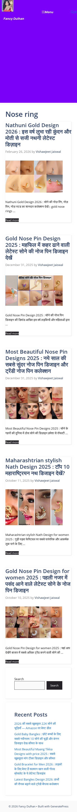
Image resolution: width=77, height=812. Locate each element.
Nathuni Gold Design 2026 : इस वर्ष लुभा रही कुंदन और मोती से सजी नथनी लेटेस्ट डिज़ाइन (38, 134)
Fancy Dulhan (14, 18)
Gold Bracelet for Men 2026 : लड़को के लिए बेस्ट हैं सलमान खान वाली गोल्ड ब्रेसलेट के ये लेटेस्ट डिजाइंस (38, 768)
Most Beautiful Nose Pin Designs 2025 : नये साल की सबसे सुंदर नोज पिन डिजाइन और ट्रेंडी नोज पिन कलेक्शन (36, 361)
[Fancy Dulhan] (7, 6)
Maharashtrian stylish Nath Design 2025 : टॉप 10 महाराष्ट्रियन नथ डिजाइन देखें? (37, 467)
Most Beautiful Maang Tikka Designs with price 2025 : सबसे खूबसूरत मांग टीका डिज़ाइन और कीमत (34, 753)
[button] (74, 12)
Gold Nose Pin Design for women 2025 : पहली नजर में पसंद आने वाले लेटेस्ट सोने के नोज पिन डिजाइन (37, 580)
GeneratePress (59, 806)
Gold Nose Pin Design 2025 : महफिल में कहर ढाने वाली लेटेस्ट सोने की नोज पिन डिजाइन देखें (37, 248)
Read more (12, 220)
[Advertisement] (38, 64)
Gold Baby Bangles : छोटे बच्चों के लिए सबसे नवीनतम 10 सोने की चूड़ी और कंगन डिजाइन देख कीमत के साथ (37, 738)
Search (19, 679)
